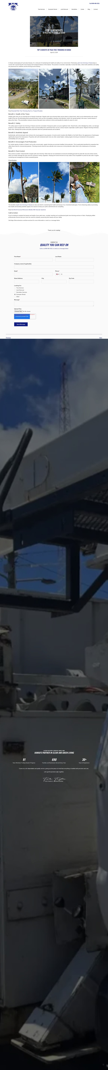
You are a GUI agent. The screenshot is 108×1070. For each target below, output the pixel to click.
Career (82, 9)
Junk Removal (64, 9)
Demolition (74, 9)
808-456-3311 (49, 248)
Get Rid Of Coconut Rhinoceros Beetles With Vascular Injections (29, 209)
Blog (89, 9)
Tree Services (41, 9)
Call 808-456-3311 (94, 3)
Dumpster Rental (52, 9)
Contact (96, 9)
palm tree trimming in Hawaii (85, 63)
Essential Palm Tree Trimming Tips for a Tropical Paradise (27, 111)
